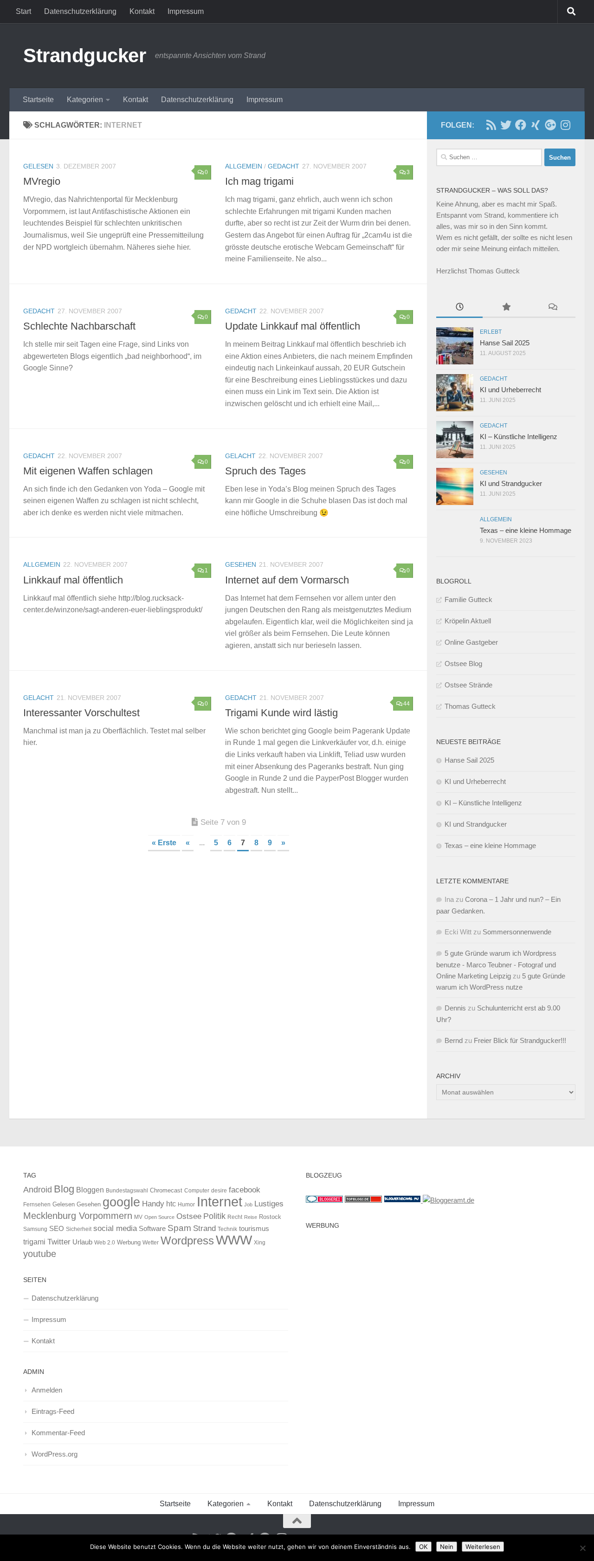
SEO (56, 1228)
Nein (446, 1546)
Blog (64, 1189)
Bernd (454, 1040)
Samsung (35, 1229)
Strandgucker (84, 55)
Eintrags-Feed (53, 1411)
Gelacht (240, 456)
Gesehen (240, 564)
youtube (39, 1254)
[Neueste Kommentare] (552, 308)
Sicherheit (78, 1229)
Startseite (38, 100)
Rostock (270, 1216)
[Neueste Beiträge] (459, 308)
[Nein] (582, 1548)
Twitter (59, 1241)
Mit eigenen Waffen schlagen (88, 471)
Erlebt (491, 332)
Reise (250, 1217)
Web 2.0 (104, 1242)
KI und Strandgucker (511, 483)
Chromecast (166, 1190)
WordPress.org (54, 1454)
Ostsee (188, 1216)
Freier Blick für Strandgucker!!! (520, 1040)
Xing (259, 1242)
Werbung (129, 1242)
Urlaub (82, 1242)
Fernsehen (37, 1204)
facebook (244, 1189)
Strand (204, 1228)
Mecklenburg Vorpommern (77, 1216)
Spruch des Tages (265, 471)
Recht (234, 1217)
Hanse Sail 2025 (504, 343)
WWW (234, 1240)
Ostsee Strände (468, 685)
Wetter (150, 1242)
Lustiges (269, 1203)
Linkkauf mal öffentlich (73, 580)
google (121, 1202)
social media (115, 1228)
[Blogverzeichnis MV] (403, 1200)
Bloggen (90, 1189)
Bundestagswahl (127, 1190)
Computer (196, 1190)
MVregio (41, 181)
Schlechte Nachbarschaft (79, 326)
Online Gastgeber (471, 642)
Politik (214, 1216)
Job (248, 1204)
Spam (179, 1228)
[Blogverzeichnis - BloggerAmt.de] (448, 1200)
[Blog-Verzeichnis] (324, 1200)
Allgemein (243, 166)
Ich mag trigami (259, 181)
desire (219, 1190)
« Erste (164, 843)
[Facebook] (520, 124)
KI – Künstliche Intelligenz (518, 436)
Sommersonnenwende (517, 932)
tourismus (254, 1228)
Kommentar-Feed (58, 1433)
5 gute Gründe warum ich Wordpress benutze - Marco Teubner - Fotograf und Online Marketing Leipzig (496, 964)
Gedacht (283, 166)
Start (23, 11)
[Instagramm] (565, 124)
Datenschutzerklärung (80, 11)
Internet (219, 1201)
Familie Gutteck (468, 599)
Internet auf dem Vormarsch (287, 580)
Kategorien (85, 100)
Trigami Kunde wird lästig (281, 713)
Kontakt (142, 11)
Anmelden (47, 1390)
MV (138, 1217)
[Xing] (535, 124)
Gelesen (38, 166)
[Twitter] (505, 124)
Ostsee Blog (463, 663)
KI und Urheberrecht (510, 390)
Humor (186, 1204)
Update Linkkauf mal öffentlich (292, 326)
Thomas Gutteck (470, 706)
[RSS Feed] (491, 124)
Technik (227, 1229)
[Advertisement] (438, 1299)
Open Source (159, 1217)
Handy (153, 1203)
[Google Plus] (550, 124)
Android (37, 1189)
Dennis (455, 1008)
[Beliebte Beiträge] (506, 308)
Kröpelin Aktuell (468, 621)
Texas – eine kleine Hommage (525, 530)
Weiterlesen (482, 1546)
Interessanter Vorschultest (81, 713)
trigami (34, 1241)
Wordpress (187, 1240)
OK (423, 1546)
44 (406, 703)
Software (152, 1228)
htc (171, 1203)
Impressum (186, 11)
